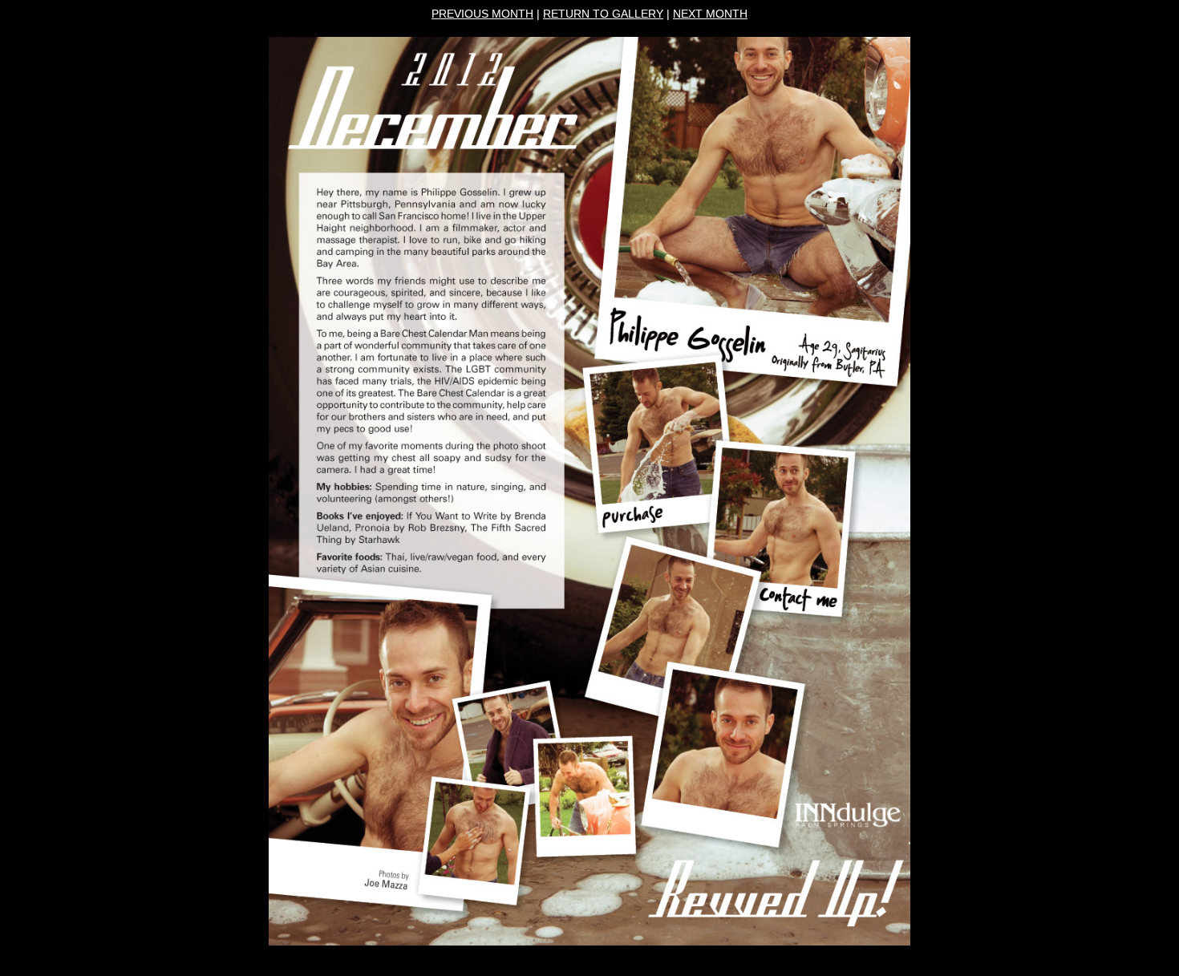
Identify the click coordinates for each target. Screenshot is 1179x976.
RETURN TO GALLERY (603, 13)
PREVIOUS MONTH (482, 13)
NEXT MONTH (710, 13)
